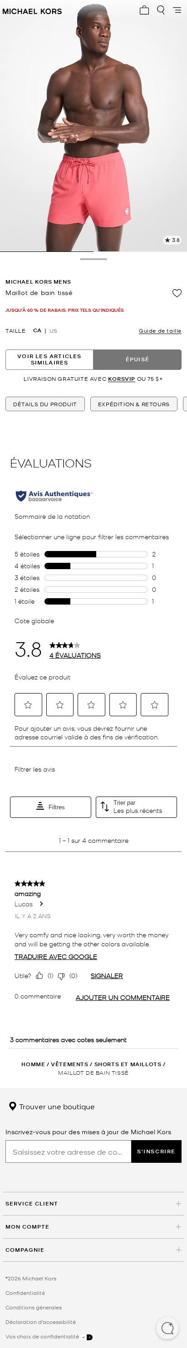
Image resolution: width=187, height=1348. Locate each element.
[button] (167, 1329)
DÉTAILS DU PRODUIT (45, 404)
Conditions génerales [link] (33, 1307)
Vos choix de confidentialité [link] (42, 1336)
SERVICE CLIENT (31, 1203)
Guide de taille (160, 330)
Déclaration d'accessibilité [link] (40, 1321)
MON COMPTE (27, 1226)
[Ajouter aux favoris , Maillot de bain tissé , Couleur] (177, 293)
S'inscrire (156, 1151)
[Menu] (177, 10)
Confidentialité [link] (25, 1292)
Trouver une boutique (56, 1106)
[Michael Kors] (32, 10)
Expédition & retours (134, 404)
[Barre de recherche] (160, 10)
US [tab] (53, 330)
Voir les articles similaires (49, 359)
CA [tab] (37, 330)
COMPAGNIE (24, 1250)
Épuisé (137, 359)
